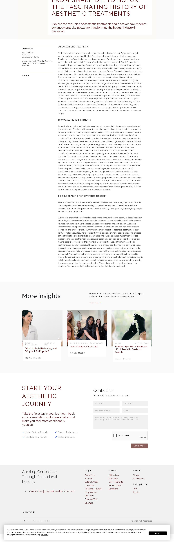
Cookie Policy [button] (132, 532)
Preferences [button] (44, 535)
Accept (157, 533)
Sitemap (89, 503)
